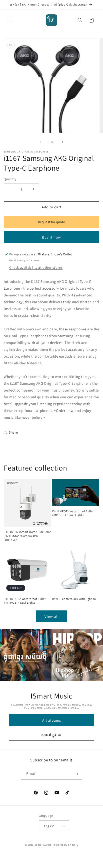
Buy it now (51, 237)
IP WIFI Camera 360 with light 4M (74, 599)
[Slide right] (62, 142)
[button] (10, 20)
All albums (51, 720)
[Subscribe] (76, 774)
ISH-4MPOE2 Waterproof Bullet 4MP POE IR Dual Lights (25, 601)
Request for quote (51, 222)
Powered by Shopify (65, 844)
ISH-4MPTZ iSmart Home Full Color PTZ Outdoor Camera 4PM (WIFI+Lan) (27, 535)
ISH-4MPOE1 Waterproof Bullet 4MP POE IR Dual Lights (73, 513)
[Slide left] (40, 142)
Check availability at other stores (35, 267)
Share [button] (13, 432)
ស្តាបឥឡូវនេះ (51, 734)
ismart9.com (43, 844)
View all (51, 616)
